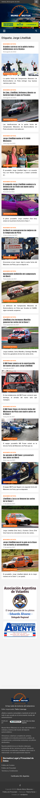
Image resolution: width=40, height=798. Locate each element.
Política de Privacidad (9, 768)
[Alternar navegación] (4, 31)
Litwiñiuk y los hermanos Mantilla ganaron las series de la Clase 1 (17, 320)
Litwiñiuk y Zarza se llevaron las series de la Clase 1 (19, 499)
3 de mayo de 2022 (9, 143)
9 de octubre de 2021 (10, 279)
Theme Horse (30, 792)
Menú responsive (36, 2)
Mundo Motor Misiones (25, 789)
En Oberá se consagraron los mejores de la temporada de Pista (19, 231)
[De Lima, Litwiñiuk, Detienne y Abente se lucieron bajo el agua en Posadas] (20, 110)
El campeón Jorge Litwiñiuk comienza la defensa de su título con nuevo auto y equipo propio (19, 187)
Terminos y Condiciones (10, 771)
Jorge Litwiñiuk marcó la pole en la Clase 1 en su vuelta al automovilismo (20, 543)
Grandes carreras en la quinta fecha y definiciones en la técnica (18, 47)
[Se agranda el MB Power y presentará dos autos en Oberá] (20, 473)
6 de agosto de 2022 (9, 98)
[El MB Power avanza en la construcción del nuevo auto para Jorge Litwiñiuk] (20, 381)
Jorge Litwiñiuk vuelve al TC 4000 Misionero (16, 139)
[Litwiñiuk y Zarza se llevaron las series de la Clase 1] (20, 517)
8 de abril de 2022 (8, 192)
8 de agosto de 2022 (9, 52)
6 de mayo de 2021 (9, 460)
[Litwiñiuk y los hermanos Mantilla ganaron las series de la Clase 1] (20, 338)
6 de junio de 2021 (9, 417)
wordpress (24, 795)
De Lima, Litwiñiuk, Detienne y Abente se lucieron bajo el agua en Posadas (19, 93)
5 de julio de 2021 (8, 368)
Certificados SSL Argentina (20, 776)
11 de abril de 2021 (9, 504)
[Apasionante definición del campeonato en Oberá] (20, 292)
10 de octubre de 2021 (10, 235)
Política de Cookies (8, 765)
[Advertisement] (20, 661)
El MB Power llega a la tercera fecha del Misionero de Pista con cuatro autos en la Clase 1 (19, 411)
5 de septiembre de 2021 (11, 325)
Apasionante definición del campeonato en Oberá (19, 275)
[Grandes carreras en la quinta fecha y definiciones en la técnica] (20, 65)
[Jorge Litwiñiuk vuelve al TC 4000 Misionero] (20, 156)
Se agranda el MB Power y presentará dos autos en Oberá (18, 456)
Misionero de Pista (9, 44)
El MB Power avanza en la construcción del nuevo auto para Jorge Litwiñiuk (19, 364)
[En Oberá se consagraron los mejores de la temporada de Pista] (20, 248)
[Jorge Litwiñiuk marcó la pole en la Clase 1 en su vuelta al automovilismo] (20, 560)
